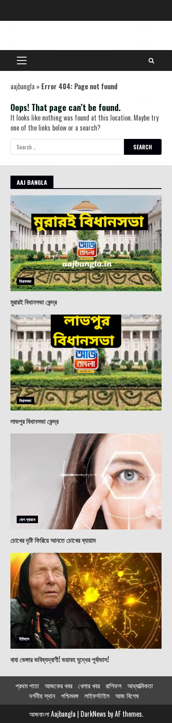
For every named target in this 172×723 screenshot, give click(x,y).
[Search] (151, 60)
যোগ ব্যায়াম (27, 519)
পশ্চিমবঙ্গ (69, 695)
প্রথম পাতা (27, 685)
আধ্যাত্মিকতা (140, 685)
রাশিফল (113, 685)
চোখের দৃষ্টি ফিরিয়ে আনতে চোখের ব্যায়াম (86, 481)
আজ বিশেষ (127, 695)
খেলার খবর (89, 685)
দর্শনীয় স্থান (42, 695)
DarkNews (93, 714)
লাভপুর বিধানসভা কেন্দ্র (86, 363)
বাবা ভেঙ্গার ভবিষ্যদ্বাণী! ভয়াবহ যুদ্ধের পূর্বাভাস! (86, 601)
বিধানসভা (25, 281)
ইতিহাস (24, 638)
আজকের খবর (58, 685)
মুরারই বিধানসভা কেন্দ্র (86, 243)
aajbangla (22, 86)
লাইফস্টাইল (96, 695)
